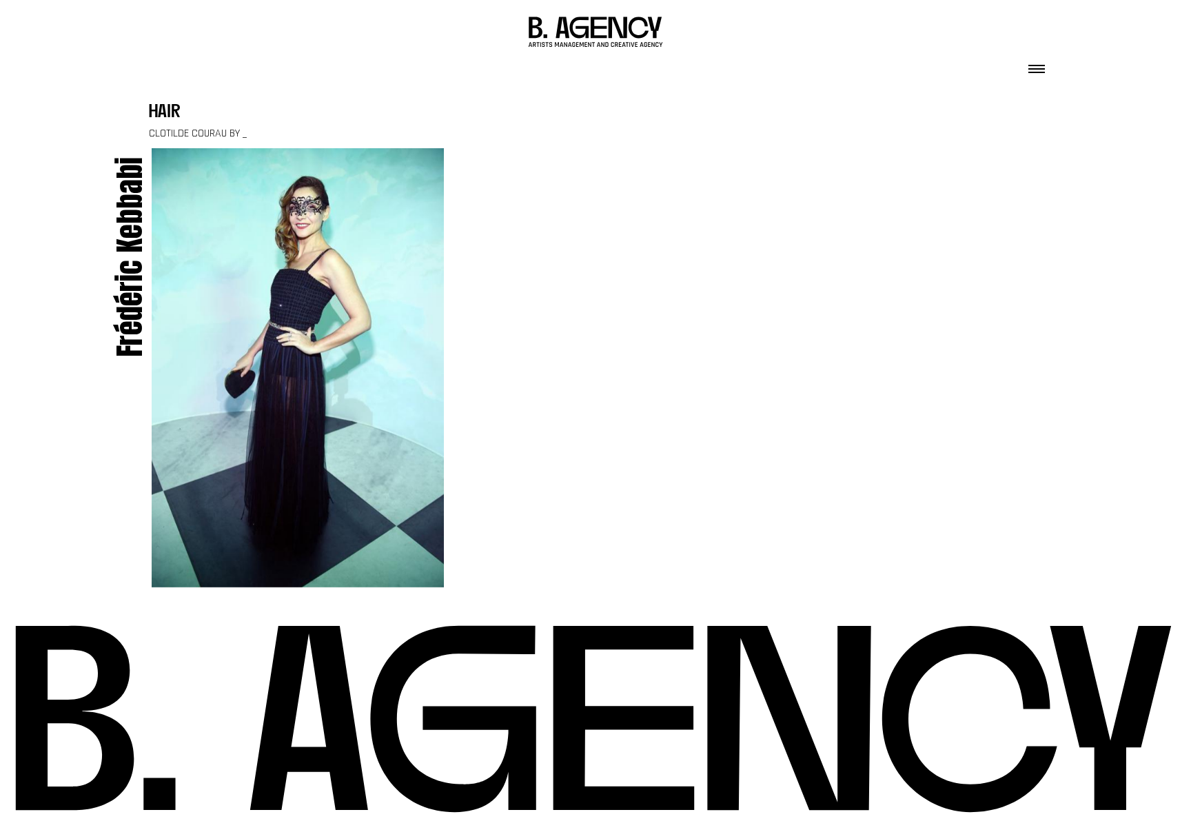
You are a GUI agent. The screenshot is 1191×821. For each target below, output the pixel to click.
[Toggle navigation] (1036, 65)
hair (165, 112)
